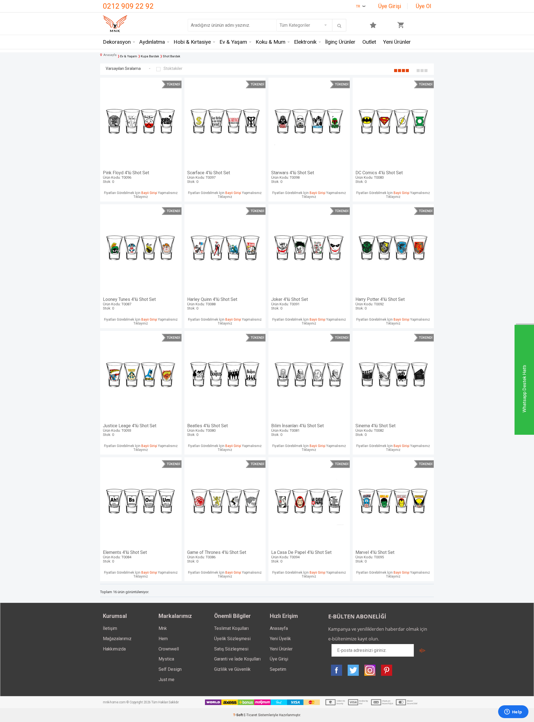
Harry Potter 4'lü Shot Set (380, 303)
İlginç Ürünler (340, 42)
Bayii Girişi (149, 193)
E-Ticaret (250, 715)
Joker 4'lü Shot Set (289, 303)
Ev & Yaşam (233, 42)
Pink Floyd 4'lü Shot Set (126, 177)
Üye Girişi (389, 6)
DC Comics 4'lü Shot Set (379, 177)
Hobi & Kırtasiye (192, 42)
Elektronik (305, 42)
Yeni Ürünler (397, 42)
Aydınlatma (152, 42)
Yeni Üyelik (280, 638)
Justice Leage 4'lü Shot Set (129, 430)
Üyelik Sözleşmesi (232, 638)
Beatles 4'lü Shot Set (207, 430)
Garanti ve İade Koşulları (237, 659)
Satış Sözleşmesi (231, 649)
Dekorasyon (117, 42)
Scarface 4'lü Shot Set (208, 177)
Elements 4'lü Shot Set (125, 556)
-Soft (238, 715)
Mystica (166, 659)
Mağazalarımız (117, 638)
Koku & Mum (270, 42)
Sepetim (278, 669)
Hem (163, 638)
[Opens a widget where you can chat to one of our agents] (513, 712)
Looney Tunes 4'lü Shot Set (129, 303)
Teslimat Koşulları (231, 628)
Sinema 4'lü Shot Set (375, 430)
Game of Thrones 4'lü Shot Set (216, 556)
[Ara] (339, 26)
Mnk (163, 628)
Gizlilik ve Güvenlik (232, 669)
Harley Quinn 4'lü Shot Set (212, 303)
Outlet (369, 42)
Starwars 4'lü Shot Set (292, 177)
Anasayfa (279, 628)
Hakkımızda (114, 649)
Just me (166, 679)
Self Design (170, 669)
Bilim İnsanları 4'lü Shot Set (297, 430)
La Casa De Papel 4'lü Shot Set (301, 556)
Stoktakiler (173, 68)
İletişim (110, 628)
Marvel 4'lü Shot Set (374, 556)
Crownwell (169, 649)
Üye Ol (423, 6)
